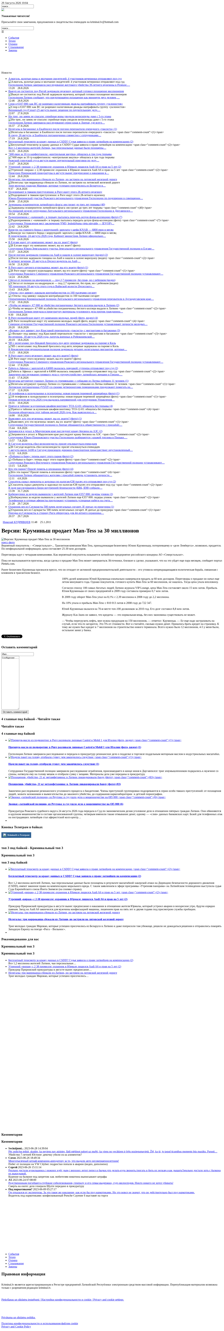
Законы (12, 50)
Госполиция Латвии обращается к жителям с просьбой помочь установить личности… (60, 475)
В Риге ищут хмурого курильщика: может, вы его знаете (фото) (48, 267)
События (13, 37)
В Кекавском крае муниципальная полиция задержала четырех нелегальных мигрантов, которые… (67, 349)
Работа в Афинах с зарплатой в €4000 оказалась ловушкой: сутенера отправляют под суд (63, 368)
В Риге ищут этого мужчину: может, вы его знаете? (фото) (43, 355)
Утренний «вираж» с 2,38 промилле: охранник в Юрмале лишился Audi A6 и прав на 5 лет (64, 166)
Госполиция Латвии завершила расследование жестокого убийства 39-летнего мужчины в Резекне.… (69, 84)
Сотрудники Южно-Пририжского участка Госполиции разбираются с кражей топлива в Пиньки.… (67, 437)
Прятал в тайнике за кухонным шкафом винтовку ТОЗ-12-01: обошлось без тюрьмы (60, 405)
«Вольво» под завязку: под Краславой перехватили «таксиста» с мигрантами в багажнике (64, 330)
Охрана (12, 43)
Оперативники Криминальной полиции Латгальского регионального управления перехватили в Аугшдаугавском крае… (81, 298)
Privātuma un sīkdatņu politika (18, 1317)
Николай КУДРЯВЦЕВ (16, 522)
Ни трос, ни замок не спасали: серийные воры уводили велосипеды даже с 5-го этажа (59, 116)
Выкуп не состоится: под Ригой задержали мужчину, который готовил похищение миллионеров (66, 91)
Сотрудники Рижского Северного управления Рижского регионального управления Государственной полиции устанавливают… (85, 273)
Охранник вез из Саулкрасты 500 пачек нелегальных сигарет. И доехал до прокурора (61, 506)
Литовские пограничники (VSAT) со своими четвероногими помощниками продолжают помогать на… (70, 387)
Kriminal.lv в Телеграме (18, 835)
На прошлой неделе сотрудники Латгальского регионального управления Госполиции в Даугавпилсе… (70, 210)
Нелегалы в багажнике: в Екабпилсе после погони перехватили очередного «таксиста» (62, 128)
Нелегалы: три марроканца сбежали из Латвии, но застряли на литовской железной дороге (62, 179)
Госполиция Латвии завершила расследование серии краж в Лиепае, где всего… (56, 122)
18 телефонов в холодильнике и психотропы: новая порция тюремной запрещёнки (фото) (63, 393)
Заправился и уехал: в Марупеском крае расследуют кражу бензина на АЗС (55, 431)
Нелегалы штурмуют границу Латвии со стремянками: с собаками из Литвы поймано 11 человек (68, 380)
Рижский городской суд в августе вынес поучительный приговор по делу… (53, 160)
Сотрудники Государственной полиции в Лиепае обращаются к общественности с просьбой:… (65, 424)
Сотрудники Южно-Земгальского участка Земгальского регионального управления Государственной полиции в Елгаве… (81, 248)
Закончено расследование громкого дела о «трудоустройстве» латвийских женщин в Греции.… (65, 374)
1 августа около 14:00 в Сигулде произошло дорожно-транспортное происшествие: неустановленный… (70, 450)
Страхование (16, 47)
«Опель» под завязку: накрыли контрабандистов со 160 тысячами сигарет (52, 292)
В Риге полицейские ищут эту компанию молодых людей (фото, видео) (53, 317)
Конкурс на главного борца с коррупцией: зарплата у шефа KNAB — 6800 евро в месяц (61, 229)
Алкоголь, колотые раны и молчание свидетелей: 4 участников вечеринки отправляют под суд (65, 78)
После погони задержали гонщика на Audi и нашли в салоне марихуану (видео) (58, 254)
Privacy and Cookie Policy (16, 1326)
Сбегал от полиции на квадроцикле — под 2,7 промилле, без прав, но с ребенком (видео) (61, 280)
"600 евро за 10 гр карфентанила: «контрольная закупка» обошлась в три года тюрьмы (60, 154)
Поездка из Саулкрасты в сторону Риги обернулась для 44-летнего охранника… (56, 513)
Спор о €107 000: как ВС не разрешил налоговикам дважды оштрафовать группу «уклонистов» (65, 103)
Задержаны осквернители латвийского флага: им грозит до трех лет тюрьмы (56, 204)
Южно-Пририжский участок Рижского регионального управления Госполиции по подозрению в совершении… (75, 198)
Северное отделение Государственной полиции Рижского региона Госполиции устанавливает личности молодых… (78, 324)
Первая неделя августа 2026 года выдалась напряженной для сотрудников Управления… (61, 399)
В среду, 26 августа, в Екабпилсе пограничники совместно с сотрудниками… (54, 135)
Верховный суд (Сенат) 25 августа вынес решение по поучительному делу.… (54, 110)
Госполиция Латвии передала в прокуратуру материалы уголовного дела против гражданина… (65, 311)
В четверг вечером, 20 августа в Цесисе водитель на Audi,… (44, 261)
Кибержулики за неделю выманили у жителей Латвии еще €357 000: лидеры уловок (60, 494)
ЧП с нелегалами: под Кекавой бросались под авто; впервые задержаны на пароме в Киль (62, 343)
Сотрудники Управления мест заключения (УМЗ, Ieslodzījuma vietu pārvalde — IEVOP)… (61, 223)
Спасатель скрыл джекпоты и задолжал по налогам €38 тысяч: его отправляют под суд (62, 481)
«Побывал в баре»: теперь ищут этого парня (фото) (40, 456)
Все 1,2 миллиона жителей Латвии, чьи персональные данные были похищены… (57, 147)
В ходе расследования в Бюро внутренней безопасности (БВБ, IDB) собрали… (55, 487)
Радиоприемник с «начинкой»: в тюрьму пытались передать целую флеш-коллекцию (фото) (65, 217)
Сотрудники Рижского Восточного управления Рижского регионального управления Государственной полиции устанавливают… (86, 462)
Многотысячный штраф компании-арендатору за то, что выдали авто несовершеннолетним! (63, 1160)
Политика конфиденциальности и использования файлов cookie (39, 1323)
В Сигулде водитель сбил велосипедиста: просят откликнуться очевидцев (52, 443)
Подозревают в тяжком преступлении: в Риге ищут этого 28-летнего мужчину (55, 191)
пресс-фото (8, 542)
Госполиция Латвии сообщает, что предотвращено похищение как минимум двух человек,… (64, 97)
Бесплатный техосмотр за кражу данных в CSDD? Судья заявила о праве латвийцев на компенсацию (70, 141)
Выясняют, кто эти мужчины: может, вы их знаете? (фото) (45, 418)
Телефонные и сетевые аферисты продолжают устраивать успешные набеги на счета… (60, 500)
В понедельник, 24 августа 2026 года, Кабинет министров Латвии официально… (57, 236)
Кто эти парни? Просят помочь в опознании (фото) (40, 468)
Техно (12, 40)
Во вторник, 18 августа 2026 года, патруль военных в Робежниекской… (51, 336)
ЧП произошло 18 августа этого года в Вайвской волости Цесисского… (51, 286)
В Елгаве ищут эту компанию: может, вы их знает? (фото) (43, 242)
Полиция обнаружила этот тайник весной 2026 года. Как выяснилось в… (52, 412)
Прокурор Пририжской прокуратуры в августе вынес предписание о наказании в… (58, 173)
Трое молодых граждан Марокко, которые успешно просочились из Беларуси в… (57, 185)
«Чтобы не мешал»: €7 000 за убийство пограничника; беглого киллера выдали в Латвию (63, 305)
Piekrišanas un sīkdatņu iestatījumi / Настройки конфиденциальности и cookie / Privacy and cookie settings (62, 1299)
